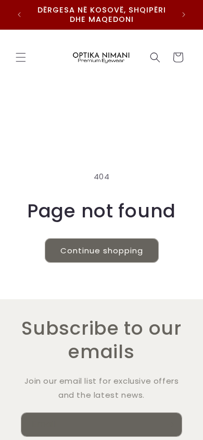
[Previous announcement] (19, 14)
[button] (20, 57)
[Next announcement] (183, 14)
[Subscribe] (170, 424)
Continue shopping (101, 250)
